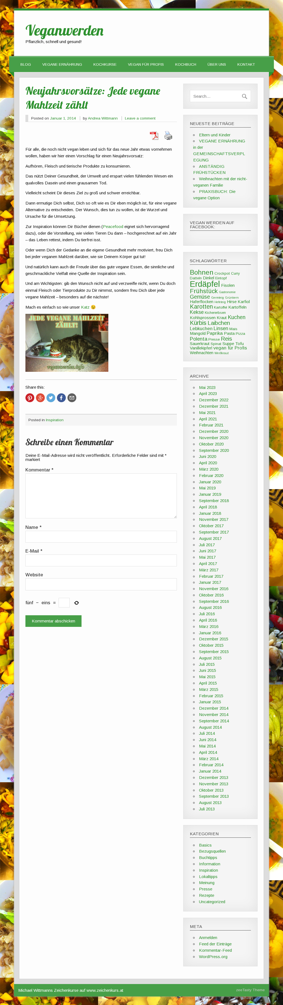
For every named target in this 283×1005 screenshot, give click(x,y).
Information (209, 863)
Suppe (228, 343)
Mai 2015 (207, 676)
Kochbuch (185, 64)
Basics (205, 845)
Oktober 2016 (211, 595)
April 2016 (208, 620)
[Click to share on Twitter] (50, 397)
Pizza (240, 334)
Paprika (215, 333)
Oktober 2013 (211, 790)
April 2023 (208, 393)
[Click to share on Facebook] (61, 397)
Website (34, 575)
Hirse (232, 301)
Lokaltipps (208, 876)
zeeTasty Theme (250, 990)
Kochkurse (105, 64)
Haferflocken (201, 301)
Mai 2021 (207, 412)
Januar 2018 (210, 513)
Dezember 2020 (213, 431)
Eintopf (221, 278)
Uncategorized (212, 901)
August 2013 (210, 802)
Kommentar (39, 470)
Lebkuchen (201, 328)
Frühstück (204, 291)
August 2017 (210, 538)
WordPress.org (213, 956)
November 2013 (213, 783)
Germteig (217, 297)
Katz (85, 307)
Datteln (196, 278)
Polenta (198, 339)
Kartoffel (220, 307)
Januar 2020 (210, 481)
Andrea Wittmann (103, 118)
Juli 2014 (207, 733)
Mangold (198, 333)
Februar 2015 (211, 695)
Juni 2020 (207, 456)
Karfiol (244, 301)
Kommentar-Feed (215, 950)
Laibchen (219, 323)
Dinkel (208, 277)
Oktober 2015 (211, 645)
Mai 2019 (207, 488)
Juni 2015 (207, 670)
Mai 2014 (207, 746)
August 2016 (210, 607)
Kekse (197, 312)
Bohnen (201, 272)
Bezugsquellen (212, 851)
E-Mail (33, 551)
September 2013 (214, 796)
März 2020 (208, 469)
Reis (226, 339)
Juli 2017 (207, 544)
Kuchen (236, 317)
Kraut (222, 317)
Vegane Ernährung (62, 64)
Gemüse (200, 297)
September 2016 (214, 601)
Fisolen (228, 285)
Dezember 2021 (213, 406)
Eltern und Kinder (214, 134)
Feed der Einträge (215, 944)
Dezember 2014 (213, 708)
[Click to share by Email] (71, 397)
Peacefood (113, 226)
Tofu (239, 343)
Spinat (216, 344)
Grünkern (232, 297)
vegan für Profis (230, 348)
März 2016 (208, 626)
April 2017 (208, 563)
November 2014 (213, 714)
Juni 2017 (207, 550)
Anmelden (208, 937)
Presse (214, 339)
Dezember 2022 (213, 399)
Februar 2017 (211, 576)
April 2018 (208, 507)
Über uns (217, 64)
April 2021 (208, 419)
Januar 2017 (210, 582)
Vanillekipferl (201, 348)
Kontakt (246, 64)
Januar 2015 (210, 701)
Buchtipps (208, 857)
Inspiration (55, 420)
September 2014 (214, 720)
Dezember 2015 (213, 639)
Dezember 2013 (213, 777)
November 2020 (213, 437)
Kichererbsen (215, 313)
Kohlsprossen (203, 317)
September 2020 (214, 450)
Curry (235, 273)
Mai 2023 (207, 387)
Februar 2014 (211, 764)
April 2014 (208, 752)
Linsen (221, 328)
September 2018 (214, 500)
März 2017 (208, 570)
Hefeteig (220, 302)
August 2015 (210, 658)
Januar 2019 (210, 494)
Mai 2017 (207, 557)
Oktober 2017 (211, 525)
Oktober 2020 (211, 444)
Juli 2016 (207, 613)
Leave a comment (140, 118)
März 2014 (208, 758)
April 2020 (208, 462)
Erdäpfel (205, 283)
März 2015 (208, 689)
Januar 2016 (210, 632)
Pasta (229, 333)
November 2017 (213, 519)
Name (33, 527)
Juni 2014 (207, 739)
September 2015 (214, 651)
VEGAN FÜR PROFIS (146, 64)
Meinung (206, 882)
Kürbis (198, 323)
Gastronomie (227, 292)
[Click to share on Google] (40, 397)
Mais (233, 329)
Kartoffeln (237, 307)
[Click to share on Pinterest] (29, 397)
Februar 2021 (211, 425)
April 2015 (208, 683)
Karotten (201, 306)
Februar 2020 (211, 475)
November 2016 (213, 588)
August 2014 (210, 727)
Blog (25, 64)
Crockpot (222, 273)
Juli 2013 (207, 809)
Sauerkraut (199, 343)
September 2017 (214, 532)
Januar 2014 (210, 771)
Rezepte (206, 895)
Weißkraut (221, 353)
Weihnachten (201, 352)
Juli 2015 (207, 664)
